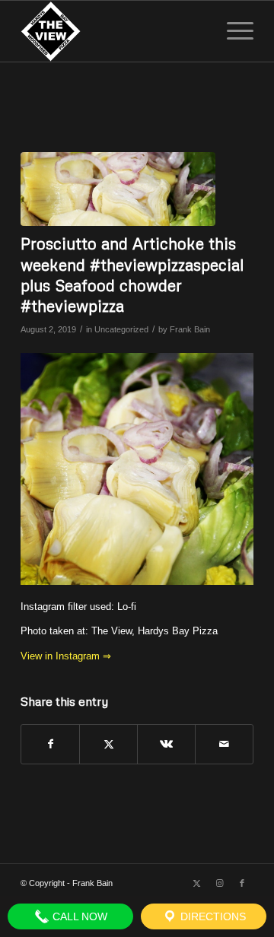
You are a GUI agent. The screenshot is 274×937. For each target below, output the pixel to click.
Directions (211, 916)
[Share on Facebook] (50, 744)
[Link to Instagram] (219, 883)
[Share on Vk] (166, 744)
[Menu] (232, 31)
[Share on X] (108, 744)
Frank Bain (190, 329)
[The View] (114, 31)
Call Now (78, 916)
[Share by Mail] (224, 744)
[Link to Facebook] (242, 883)
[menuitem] (232, 31)
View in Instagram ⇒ (66, 656)
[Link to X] (196, 883)
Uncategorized (121, 329)
